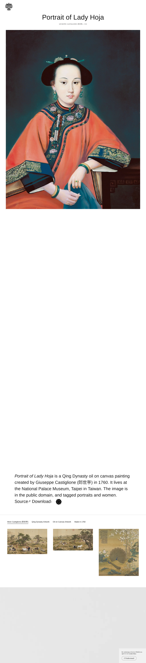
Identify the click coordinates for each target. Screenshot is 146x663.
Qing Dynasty (75, 476)
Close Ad (134, 401)
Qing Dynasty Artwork (40, 522)
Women (109, 495)
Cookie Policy (132, 653)
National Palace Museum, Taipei (52, 489)
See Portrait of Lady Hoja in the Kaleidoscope (58, 501)
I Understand (129, 658)
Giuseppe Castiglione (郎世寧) (71, 24)
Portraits (85, 495)
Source (21, 501)
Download (41, 501)
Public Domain (39, 495)
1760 (103, 482)
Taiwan (94, 489)
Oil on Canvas (101, 476)
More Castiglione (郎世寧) (17, 522)
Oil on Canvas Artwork (62, 522)
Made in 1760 (80, 522)
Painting (122, 476)
